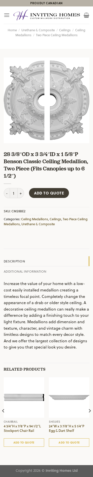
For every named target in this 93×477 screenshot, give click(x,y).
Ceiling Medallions (34, 219)
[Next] (89, 421)
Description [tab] (14, 261)
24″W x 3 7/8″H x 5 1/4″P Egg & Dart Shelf (66, 428)
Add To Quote (49, 193)
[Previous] (3, 421)
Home (12, 30)
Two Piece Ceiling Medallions (57, 34)
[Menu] (7, 15)
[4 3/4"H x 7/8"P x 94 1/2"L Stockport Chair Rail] (24, 397)
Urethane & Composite (38, 30)
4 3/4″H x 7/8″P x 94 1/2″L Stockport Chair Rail (22, 428)
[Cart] (86, 15)
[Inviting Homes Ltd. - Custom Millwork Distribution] (46, 15)
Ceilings (65, 30)
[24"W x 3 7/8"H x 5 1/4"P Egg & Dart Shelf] (69, 397)
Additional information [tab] (25, 271)
